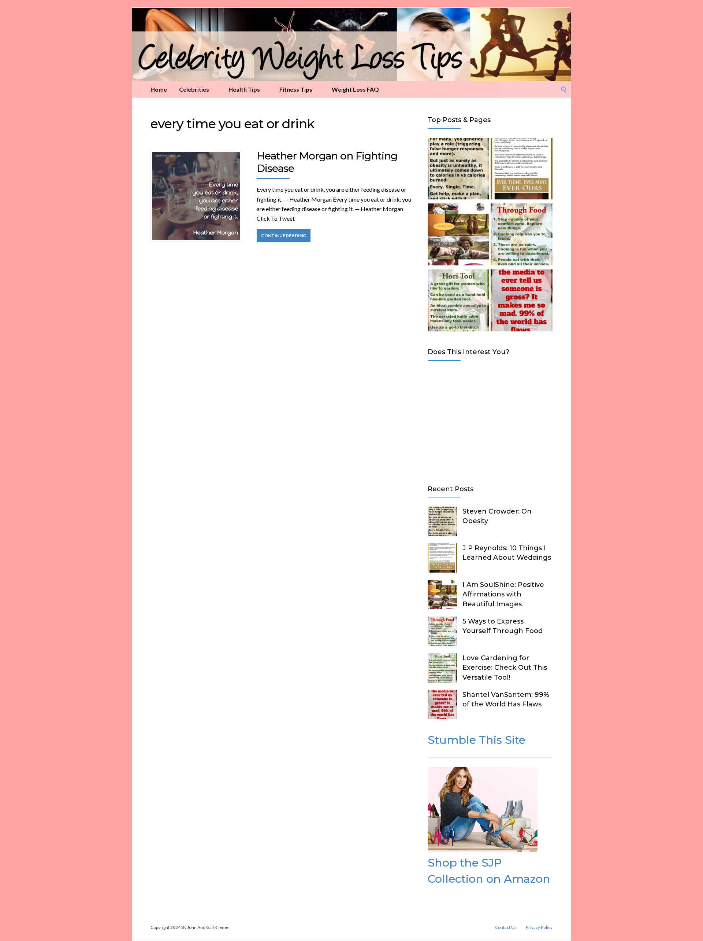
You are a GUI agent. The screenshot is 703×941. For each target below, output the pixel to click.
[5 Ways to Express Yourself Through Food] (521, 235)
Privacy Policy (539, 927)
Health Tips (244, 89)
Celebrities (194, 89)
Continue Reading (283, 235)
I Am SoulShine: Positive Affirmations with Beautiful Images (503, 594)
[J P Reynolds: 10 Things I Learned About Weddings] (521, 170)
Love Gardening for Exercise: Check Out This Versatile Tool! (504, 667)
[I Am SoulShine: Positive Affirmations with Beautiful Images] (458, 235)
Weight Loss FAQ (355, 89)
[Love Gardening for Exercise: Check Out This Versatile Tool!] (458, 301)
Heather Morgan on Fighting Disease (327, 162)
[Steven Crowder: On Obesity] (458, 170)
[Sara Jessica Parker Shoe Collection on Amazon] (483, 849)
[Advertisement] (490, 421)
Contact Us (506, 927)
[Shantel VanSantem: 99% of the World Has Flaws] (521, 301)
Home (158, 89)
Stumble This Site (476, 740)
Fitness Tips (295, 89)
